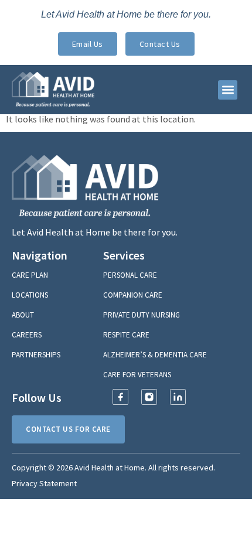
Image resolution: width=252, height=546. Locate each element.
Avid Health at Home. (110, 467)
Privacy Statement (44, 483)
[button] (227, 90)
